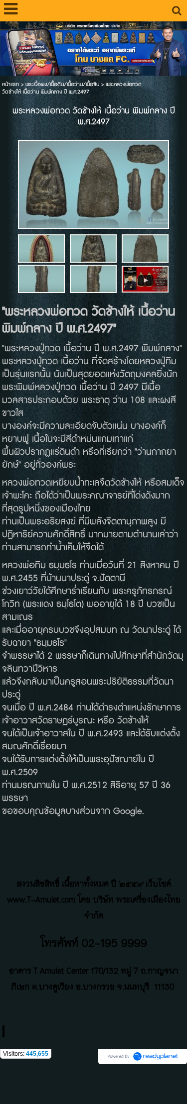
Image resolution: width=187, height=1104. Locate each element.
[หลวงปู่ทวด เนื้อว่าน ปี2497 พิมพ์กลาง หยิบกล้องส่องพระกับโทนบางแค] (145, 278)
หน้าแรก (10, 84)
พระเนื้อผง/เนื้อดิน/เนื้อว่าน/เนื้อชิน (62, 84)
